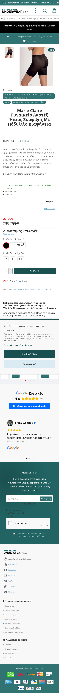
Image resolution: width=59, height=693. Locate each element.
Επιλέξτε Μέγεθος (14, 253)
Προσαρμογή (29, 364)
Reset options (8, 234)
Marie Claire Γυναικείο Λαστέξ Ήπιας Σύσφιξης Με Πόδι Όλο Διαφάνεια (27, 96)
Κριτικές (24, 141)
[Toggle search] (45, 10)
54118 (6, 102)
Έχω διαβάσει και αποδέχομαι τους (31, 534)
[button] (25, 380)
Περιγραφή (9, 141)
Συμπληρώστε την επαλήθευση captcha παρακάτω (15, 513)
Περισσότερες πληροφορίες (18, 345)
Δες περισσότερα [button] (17, 441)
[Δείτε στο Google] (10, 423)
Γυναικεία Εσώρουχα (26, 18)
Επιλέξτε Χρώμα (13, 239)
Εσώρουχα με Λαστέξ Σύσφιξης (29, 102)
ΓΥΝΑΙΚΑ (9, 18)
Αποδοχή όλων (29, 354)
